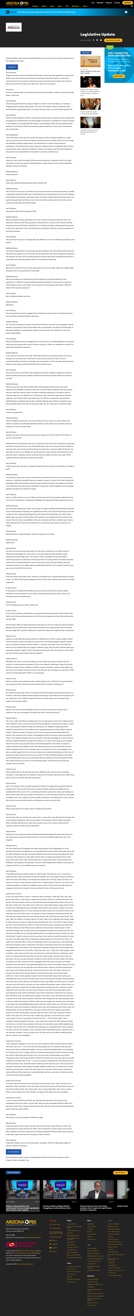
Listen (69, 1263)
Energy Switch (71, 1242)
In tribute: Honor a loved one (116, 1270)
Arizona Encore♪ (71, 1274)
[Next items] (128, 1189)
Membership (111, 1262)
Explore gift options (113, 1252)
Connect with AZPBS (113, 1224)
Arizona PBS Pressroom (114, 1231)
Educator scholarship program (95, 1296)
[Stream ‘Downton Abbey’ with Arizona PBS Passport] (90, 99)
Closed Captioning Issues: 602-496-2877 (56, 1232)
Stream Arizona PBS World (74, 1257)
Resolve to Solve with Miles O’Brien (74, 1227)
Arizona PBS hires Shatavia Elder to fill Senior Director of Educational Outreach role (90, 92)
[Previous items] (5, 1189)
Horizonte (90, 1229)
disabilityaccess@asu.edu (33, 1237)
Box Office (110, 1237)
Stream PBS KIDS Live (93, 1251)
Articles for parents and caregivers (93, 1267)
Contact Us (111, 1249)
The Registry (90, 1287)
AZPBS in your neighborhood (95, 1284)
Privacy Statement (55, 1237)
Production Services (113, 1239)
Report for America (92, 1303)
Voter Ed (89, 1237)
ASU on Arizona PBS (72, 1252)
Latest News (90, 1224)
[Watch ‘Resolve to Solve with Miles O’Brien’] (90, 57)
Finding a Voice (71, 1282)
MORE (120, 1172)
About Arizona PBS (113, 1226)
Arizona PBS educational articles (94, 1290)
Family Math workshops (93, 1270)
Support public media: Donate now (116, 1255)
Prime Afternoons (72, 1250)
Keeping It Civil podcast (73, 1279)
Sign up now (118, 76)
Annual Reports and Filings (115, 1244)
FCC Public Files (55, 1224)
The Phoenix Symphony (73, 1271)
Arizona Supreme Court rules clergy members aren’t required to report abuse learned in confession (95, 1208)
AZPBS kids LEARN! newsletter (95, 1256)
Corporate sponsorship (114, 1268)
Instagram (54, 1244)
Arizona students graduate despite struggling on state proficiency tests (57, 1207)
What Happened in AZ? (73, 1235)
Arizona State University (28, 1250)
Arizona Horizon (92, 1226)
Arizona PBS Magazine (114, 1229)
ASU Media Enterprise (19, 1253)
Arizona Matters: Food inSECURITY (73, 1238)
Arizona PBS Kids (91, 1248)
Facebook (53, 1240)
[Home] (17, 4)
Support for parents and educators (93, 1299)
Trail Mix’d (69, 1233)
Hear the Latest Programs (74, 1266)
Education (90, 1276)
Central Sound (71, 1269)
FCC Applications (55, 1228)
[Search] (131, 6)
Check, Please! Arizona (73, 1230)
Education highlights (92, 1279)
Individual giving (112, 1265)
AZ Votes (89, 1231)
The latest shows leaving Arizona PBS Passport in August (89, 132)
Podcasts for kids (91, 1264)
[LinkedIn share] (98, 40)
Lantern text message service (95, 1258)
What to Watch (71, 1224)
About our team (91, 1305)
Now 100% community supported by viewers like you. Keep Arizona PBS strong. (46, 12)
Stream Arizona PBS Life (73, 1255)
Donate (54, 1221)
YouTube (54, 1248)
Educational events (92, 1282)
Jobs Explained (71, 1245)
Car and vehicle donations (115, 1275)
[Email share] (102, 40)
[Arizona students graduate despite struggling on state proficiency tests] (60, 1181)
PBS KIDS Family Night (93, 1253)
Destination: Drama (72, 1247)
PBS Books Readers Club (114, 1242)
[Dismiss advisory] (126, 12)
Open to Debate (91, 1234)
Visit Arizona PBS (112, 1247)
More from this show (113, 40)
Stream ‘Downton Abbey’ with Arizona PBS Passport (89, 113)
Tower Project (111, 1273)
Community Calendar (114, 1234)
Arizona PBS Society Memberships (113, 1259)
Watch (69, 1221)
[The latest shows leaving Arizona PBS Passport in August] (90, 118)
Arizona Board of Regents (25, 1264)
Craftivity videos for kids (93, 1261)
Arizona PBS (31, 1253)
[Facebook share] (94, 40)
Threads (53, 1251)
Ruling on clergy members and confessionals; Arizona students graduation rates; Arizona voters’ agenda (22, 1208)
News (89, 1221)
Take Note (70, 1277)
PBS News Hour (91, 1239)
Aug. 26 (84, 69)
